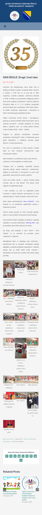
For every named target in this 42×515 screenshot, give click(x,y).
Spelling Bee (30, 223)
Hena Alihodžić (28, 201)
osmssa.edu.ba (9, 439)
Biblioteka (33, 439)
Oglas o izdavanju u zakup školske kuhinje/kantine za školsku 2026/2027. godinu (29, 496)
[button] (4, 489)
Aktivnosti (27, 439)
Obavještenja (6, 441)
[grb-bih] (27, 12)
